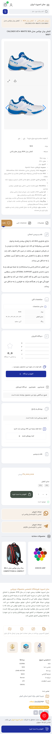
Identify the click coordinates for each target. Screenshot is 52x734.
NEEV (23, 674)
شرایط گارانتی (46, 674)
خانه (49, 664)
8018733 (37, 702)
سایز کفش (45, 481)
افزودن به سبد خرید (19, 494)
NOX (31, 146)
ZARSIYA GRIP (40, 568)
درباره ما (48, 677)
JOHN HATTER (20, 671)
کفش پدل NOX (28, 21)
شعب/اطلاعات (46, 681)
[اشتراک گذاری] (15, 80)
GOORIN (22, 664)
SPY (23, 681)
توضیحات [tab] (40, 223)
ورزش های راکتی (42, 21)
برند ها (48, 671)
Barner (22, 677)
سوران (38, 722)
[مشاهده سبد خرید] (5, 5)
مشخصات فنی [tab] (22, 223)
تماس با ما (47, 667)
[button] (31, 573)
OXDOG (22, 684)
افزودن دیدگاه (28, 374)
